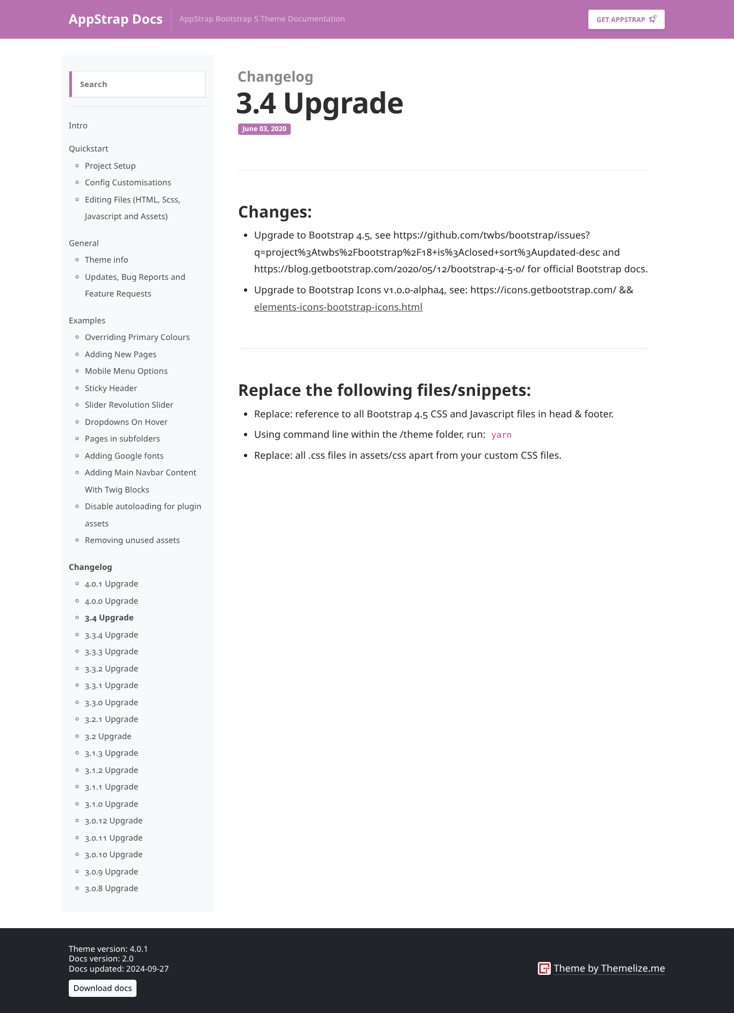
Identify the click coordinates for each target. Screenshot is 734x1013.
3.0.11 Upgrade (114, 838)
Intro (78, 125)
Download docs (103, 988)
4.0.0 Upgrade (111, 601)
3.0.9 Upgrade (111, 871)
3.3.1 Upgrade (111, 685)
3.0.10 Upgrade (114, 854)
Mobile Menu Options (126, 371)
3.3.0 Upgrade (111, 702)
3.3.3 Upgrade (111, 651)
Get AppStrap (621, 19)
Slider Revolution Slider (129, 405)
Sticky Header (111, 388)
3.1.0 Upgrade (111, 804)
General (84, 243)
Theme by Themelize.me (609, 968)
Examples (87, 320)
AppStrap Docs (116, 19)
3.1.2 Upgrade (111, 770)
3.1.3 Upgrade (111, 753)
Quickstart (89, 148)
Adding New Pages (121, 354)
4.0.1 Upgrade (111, 583)
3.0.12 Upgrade (114, 820)
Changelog (90, 567)
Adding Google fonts (124, 456)
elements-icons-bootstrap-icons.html (338, 307)
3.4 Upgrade (109, 617)
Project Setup (110, 166)
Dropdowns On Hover (126, 422)
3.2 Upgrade (108, 736)
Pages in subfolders (122, 438)
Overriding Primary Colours (137, 337)
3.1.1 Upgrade (111, 787)
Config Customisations (128, 182)
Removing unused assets (132, 540)
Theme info (106, 260)
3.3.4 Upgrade (111, 634)
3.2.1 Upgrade (111, 719)
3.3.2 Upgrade (111, 668)
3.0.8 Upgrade (111, 888)
